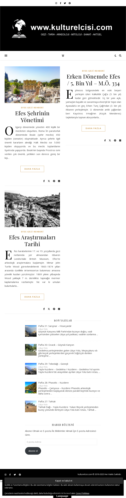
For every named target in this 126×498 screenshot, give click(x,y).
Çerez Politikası (82, 493)
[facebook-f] (61, 3)
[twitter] (65, 3)
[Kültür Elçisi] (63, 28)
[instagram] (56, 3)
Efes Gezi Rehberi (32, 107)
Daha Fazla (32, 168)
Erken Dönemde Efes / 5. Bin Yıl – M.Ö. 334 (93, 80)
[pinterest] (70, 3)
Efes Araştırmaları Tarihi (32, 240)
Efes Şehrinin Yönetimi (32, 116)
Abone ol (33, 450)
